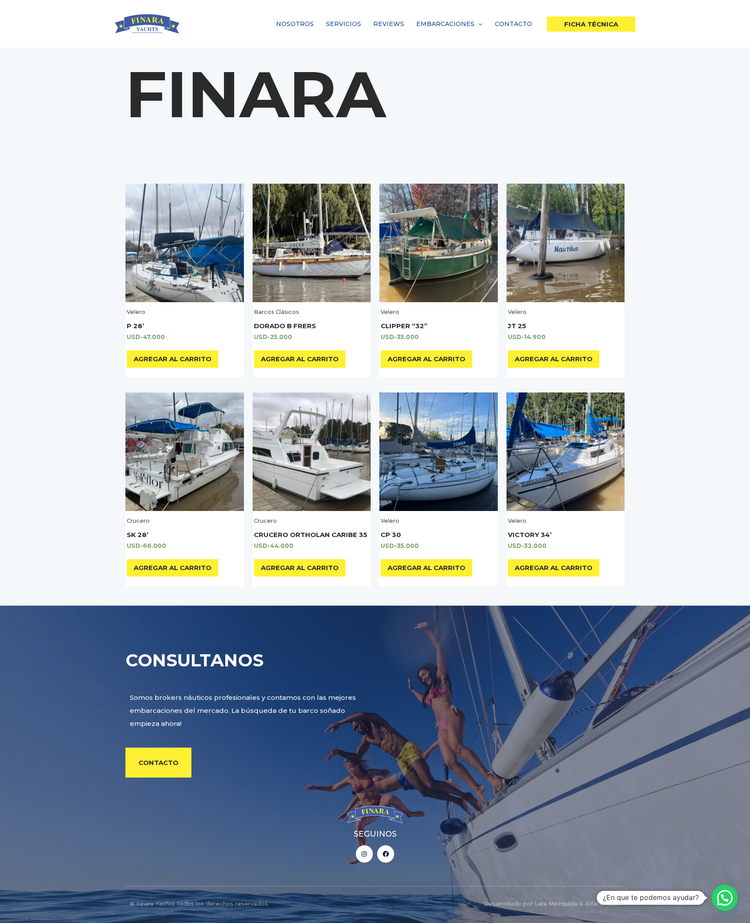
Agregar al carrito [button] (172, 359)
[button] (478, 24)
